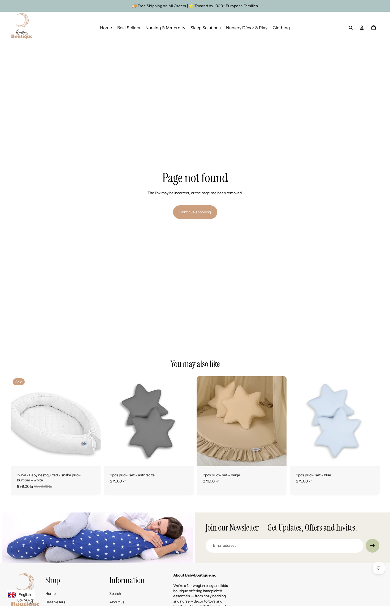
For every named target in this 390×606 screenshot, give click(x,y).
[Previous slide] (19, 421)
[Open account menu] (362, 27)
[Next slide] (93, 421)
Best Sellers (55, 602)
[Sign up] (372, 546)
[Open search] (351, 27)
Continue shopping (195, 212)
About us (116, 602)
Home (50, 593)
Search (115, 593)
